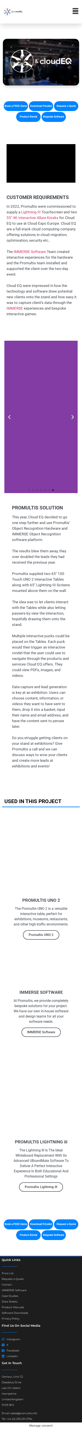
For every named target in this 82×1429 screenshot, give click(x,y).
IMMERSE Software (30, 251)
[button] (9, 417)
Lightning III (31, 212)
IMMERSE (15, 308)
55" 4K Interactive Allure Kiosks (32, 218)
